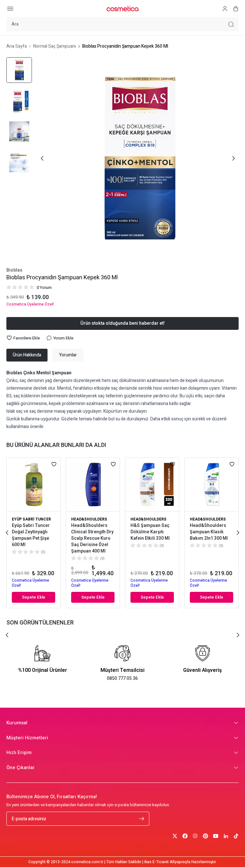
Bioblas (14, 270)
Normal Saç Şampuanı (54, 46)
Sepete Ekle (33, 597)
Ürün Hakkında (27, 355)
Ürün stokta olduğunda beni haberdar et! (122, 323)
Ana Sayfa (16, 46)
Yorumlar (68, 355)
